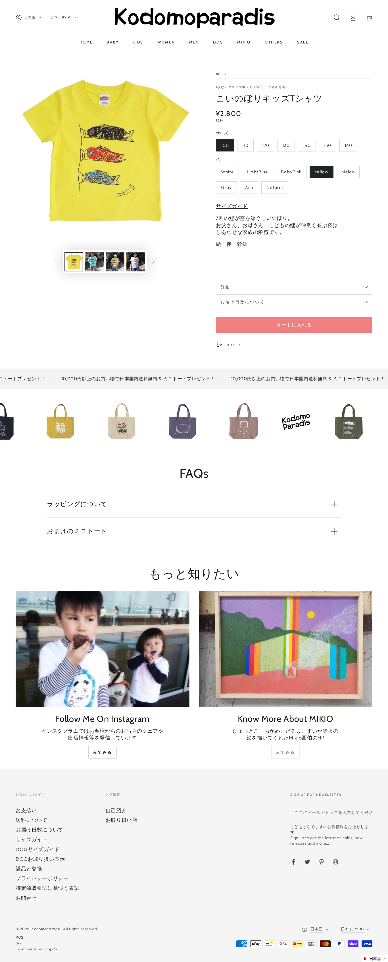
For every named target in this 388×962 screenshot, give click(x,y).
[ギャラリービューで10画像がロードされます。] (115, 261)
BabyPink (291, 171)
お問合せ (26, 898)
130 (286, 145)
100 (225, 145)
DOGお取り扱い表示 (40, 859)
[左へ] (55, 262)
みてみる (102, 752)
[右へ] (154, 262)
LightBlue (257, 171)
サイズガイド (31, 839)
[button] (336, 17)
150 (327, 145)
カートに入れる (294, 324)
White (227, 171)
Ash (249, 187)
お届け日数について (39, 829)
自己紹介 (116, 810)
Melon (348, 171)
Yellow (321, 171)
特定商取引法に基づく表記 (47, 888)
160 (348, 145)
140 (307, 145)
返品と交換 (29, 868)
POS (19, 937)
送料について (31, 820)
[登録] (368, 812)
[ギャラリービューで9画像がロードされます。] (94, 261)
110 (245, 145)
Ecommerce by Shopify (36, 949)
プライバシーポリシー (42, 878)
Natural (274, 187)
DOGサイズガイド (38, 849)
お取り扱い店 (121, 820)
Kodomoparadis (46, 928)
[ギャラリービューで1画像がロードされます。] (73, 261)
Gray (226, 187)
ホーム (221, 74)
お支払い (26, 810)
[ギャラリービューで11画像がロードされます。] (135, 261)
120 (265, 145)
